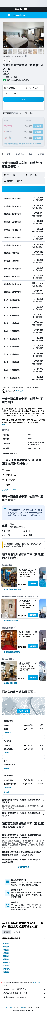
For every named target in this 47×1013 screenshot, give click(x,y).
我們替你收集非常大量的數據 (15, 993)
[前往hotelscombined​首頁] (17, 15)
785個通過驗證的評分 (20, 80)
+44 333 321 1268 (10, 77)
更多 (3, 424)
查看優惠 (32, 583)
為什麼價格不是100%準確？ (14, 997)
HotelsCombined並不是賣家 (14, 989)
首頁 (5, 1007)
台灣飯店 (6, 946)
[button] (44, 9)
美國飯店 (6, 959)
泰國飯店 (6, 972)
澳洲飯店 (6, 943)
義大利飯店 (6, 969)
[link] (12, 589)
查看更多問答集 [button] (23, 867)
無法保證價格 (37, 982)
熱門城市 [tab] (17, 932)
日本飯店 (6, 953)
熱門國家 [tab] (7, 932)
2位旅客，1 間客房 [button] (12, 93)
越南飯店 (6, 965)
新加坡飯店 (6, 962)
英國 (11, 1007)
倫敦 (34, 1007)
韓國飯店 (6, 956)
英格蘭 (23, 1007)
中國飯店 (6, 950)
